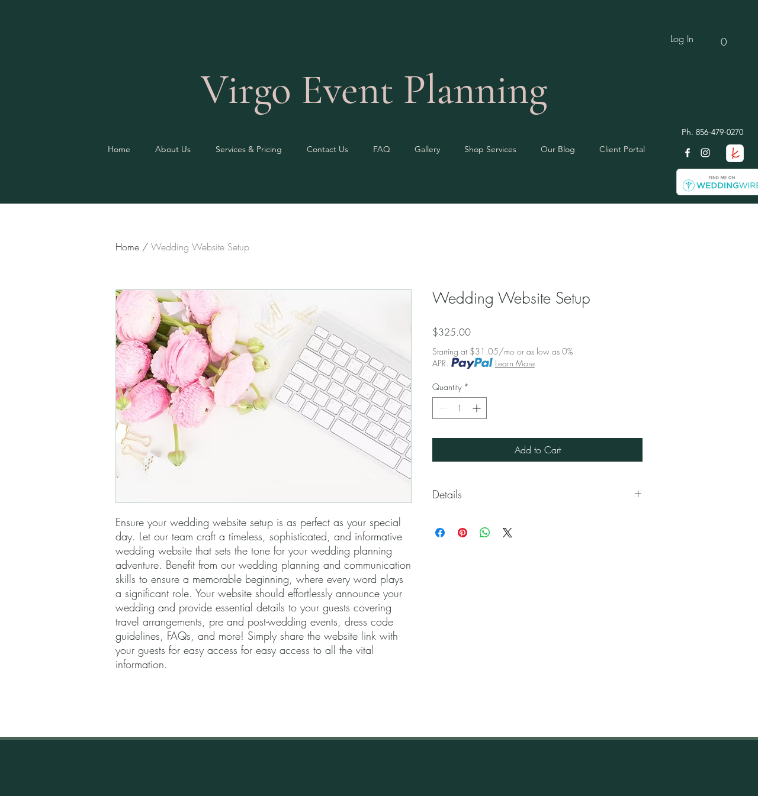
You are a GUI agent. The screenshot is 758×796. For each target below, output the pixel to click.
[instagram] (705, 153)
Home (127, 246)
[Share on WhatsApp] (485, 533)
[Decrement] (441, 408)
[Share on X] (507, 533)
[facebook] (687, 153)
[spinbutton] (459, 408)
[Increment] (477, 408)
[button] (724, 37)
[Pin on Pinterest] (462, 533)
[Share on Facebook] (440, 533)
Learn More (515, 363)
